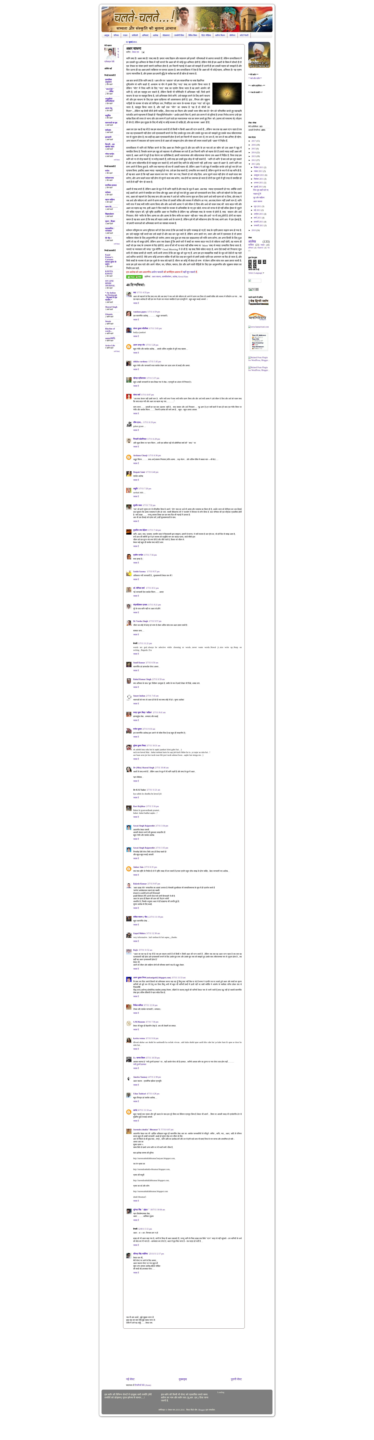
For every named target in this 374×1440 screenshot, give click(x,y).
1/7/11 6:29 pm (153, 439)
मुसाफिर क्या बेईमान (140, 530)
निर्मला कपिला (138, 1005)
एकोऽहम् (108, 130)
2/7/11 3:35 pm (162, 848)
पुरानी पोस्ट (236, 1379)
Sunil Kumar (139, 663)
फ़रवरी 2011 (259, 222)
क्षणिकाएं (145, 35)
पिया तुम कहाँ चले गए (260, 190)
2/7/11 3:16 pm (152, 806)
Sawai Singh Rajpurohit (144, 826)
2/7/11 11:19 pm (156, 917)
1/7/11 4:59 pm (153, 312)
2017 (254, 141)
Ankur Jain (138, 867)
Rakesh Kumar (140, 884)
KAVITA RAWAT (109, 272)
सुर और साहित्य (258, 198)
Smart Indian (139, 696)
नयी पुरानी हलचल (139, 1064)
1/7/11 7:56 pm (150, 555)
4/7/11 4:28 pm (153, 1094)
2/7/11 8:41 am (159, 712)
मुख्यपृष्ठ (183, 1379)
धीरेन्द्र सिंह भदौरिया (140, 1254)
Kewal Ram (183, 277)
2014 (254, 152)
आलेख (155, 35)
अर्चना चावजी (157, 272)
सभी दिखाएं (117, 160)
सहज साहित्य (110, 200)
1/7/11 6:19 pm (149, 422)
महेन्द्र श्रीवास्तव (139, 378)
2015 (254, 149)
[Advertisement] (184, 1353)
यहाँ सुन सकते (189, 272)
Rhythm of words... (110, 330)
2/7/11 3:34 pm (162, 826)
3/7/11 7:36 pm (152, 1022)
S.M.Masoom (139, 1022)
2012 (254, 160)
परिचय (116, 35)
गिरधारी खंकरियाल (139, 439)
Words (108, 321)
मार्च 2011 (258, 218)
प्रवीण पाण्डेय (138, 555)
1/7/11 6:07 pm (147, 395)
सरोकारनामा (109, 178)
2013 (254, 156)
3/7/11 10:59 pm (153, 1058)
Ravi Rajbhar (139, 806)
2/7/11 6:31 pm (150, 867)
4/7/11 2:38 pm (154, 1077)
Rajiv (135, 950)
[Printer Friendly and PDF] (134, 277)
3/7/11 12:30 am (153, 933)
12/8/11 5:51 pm (145, 1229)
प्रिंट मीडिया (206, 35)
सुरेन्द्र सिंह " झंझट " (141, 1210)
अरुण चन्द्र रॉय (139, 345)
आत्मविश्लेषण (166, 277)
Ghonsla (108, 314)
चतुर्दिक (108, 115)
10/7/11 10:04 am (157, 1210)
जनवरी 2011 (259, 225)
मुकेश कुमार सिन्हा (139, 746)
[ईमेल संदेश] (142, 52)
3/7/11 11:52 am (145, 950)
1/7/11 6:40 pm (152, 472)
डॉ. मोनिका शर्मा (139, 588)
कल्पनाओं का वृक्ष (111, 123)
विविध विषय (192, 35)
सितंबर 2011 (259, 179)
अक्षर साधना (156, 277)
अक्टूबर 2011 (259, 175)
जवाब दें (136, 303)
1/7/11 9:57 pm (155, 621)
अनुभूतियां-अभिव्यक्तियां (109, 100)
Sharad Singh (111, 307)
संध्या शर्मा (136, 395)
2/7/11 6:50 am (152, 663)
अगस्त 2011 (259, 183)
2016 (254, 145)
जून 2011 (258, 206)
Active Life (110, 345)
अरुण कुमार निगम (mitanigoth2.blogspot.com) (152, 978)
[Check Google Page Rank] (253, 290)
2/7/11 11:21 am (153, 790)
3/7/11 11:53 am (179, 978)
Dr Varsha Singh (140, 621)
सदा (134, 292)
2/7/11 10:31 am (153, 746)
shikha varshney (140, 362)
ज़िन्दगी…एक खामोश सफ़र (110, 145)
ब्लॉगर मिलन (220, 35)
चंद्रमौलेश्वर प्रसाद (140, 605)
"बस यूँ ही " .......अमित (109, 90)
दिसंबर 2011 (259, 167)
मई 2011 (257, 210)
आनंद (135, 1110)
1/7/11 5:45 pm (154, 362)
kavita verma (139, 1038)
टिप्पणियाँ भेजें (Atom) (143, 1385)
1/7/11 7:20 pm (144, 489)
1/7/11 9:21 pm (154, 605)
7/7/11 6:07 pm (167, 1130)
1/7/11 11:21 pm (145, 643)
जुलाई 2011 (258, 187)
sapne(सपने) (110, 338)
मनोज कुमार (137, 729)
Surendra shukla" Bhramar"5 (146, 1130)
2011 (254, 164)
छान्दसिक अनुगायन (108, 81)
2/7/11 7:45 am (152, 696)
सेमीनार (232, 35)
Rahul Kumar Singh (142, 679)
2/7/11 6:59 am (158, 679)
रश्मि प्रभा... (137, 422)
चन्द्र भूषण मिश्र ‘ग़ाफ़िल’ (142, 712)
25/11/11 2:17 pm (156, 1254)
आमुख (106, 35)
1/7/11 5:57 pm (153, 378)
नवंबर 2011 (258, 171)
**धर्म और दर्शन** (255, 78)
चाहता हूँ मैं (257, 194)
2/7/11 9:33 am (149, 729)
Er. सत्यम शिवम (139, 1058)
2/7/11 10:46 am (162, 768)
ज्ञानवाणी (108, 137)
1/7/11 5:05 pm (155, 328)
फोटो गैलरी (244, 35)
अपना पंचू (108, 108)
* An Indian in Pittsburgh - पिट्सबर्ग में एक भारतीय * (111, 296)
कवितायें (135, 35)
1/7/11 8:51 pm (152, 588)
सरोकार (108, 192)
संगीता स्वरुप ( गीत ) (140, 917)
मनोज (107, 171)
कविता (251, 245)
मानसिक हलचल (111, 185)
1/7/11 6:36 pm (154, 455)
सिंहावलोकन (109, 214)
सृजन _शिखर (110, 221)
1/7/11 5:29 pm (152, 345)
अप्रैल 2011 (259, 214)
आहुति (135, 489)
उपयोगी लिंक (179, 35)
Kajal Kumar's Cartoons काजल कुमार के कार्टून (110, 259)
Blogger (201, 1410)
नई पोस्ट (130, 1379)
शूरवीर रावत (137, 505)
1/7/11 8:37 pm (153, 571)
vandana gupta (140, 312)
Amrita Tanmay (140, 1077)
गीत (268, 248)
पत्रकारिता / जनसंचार (109, 229)
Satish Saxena (139, 571)
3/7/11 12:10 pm (150, 1005)
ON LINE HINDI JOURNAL (110, 283)
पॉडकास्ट (166, 35)
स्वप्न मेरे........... (111, 207)
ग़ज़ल (125, 35)
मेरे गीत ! (108, 238)
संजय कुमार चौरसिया (140, 328)
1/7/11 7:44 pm (154, 530)
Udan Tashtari (139, 1094)
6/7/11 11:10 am (145, 1110)
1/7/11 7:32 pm (149, 505)
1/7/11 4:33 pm (143, 292)
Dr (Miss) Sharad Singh (143, 768)
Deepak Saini (139, 472)
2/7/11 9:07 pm (154, 884)
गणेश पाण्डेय (109, 154)
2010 (254, 230)
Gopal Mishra (139, 933)
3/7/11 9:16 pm (152, 1038)
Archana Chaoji (140, 455)
